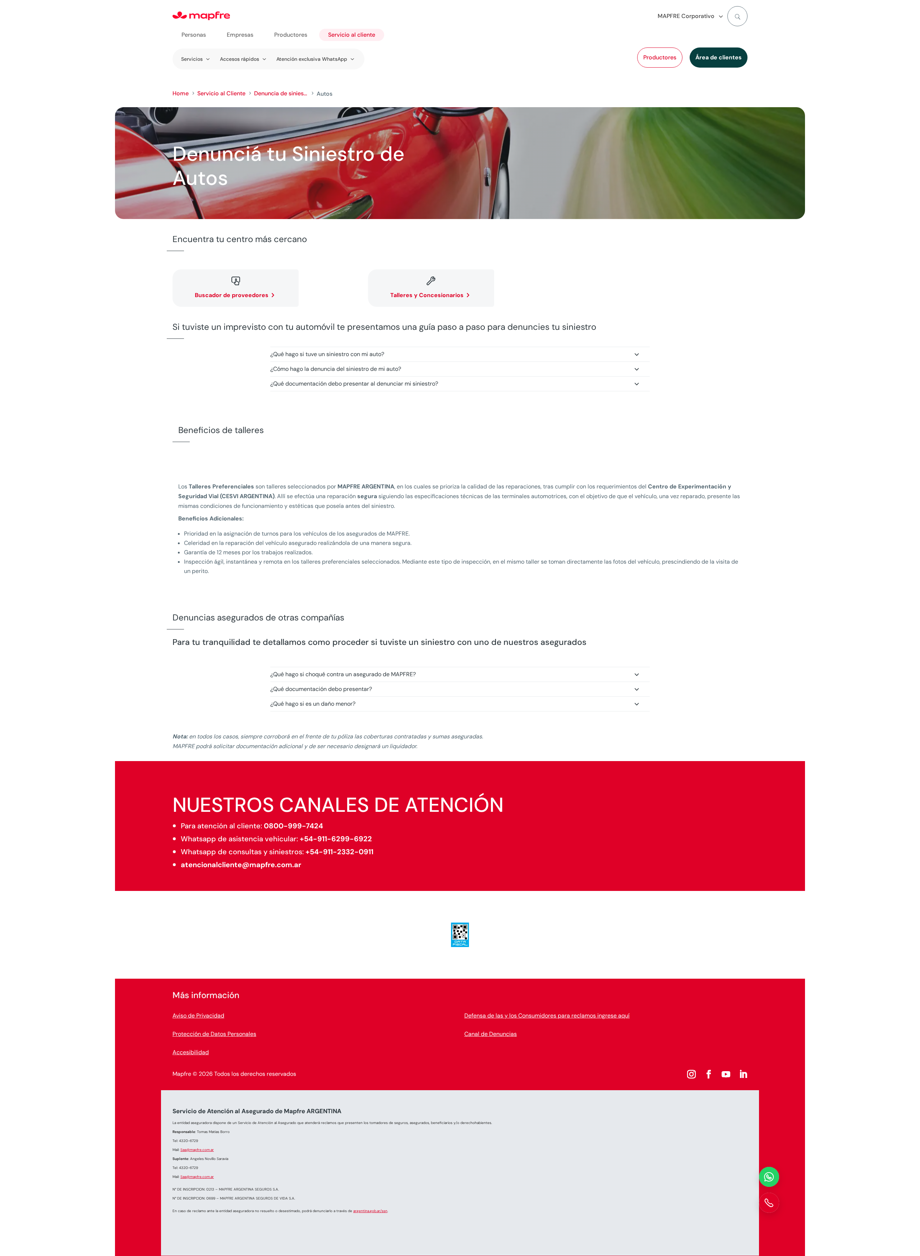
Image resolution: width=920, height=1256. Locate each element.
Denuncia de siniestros (281, 93)
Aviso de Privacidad (198, 1015)
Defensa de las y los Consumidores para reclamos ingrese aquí (547, 1015)
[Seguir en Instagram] (691, 1074)
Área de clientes (718, 57)
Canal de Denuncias (490, 1034)
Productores (659, 57)
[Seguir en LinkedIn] (743, 1074)
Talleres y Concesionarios (427, 295)
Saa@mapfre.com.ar (197, 1149)
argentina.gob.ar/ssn (370, 1211)
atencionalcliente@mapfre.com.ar (241, 864)
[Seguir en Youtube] (726, 1074)
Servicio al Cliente (221, 93)
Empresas (240, 34)
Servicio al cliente (351, 34)
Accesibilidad (190, 1052)
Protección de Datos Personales (214, 1034)
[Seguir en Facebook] (708, 1074)
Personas (193, 34)
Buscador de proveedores (231, 295)
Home (180, 93)
